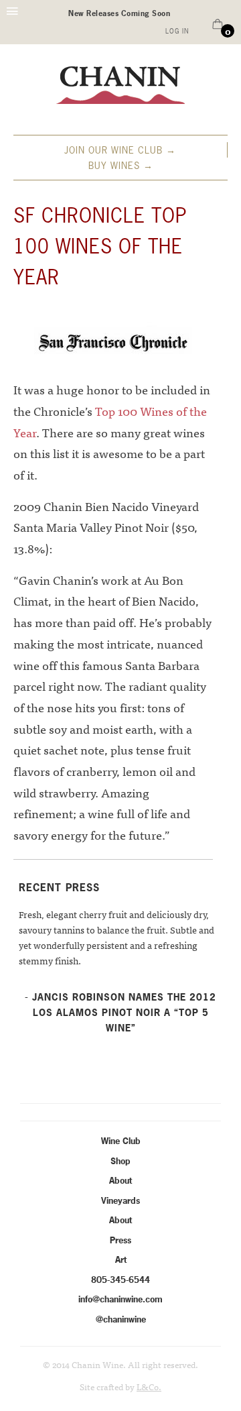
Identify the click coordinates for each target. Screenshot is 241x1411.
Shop (120, 1161)
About (120, 1180)
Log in (177, 31)
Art (121, 1259)
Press (120, 1240)
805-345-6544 (120, 1280)
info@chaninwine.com (120, 1299)
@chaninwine (121, 1319)
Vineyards (120, 1200)
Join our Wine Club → (120, 150)
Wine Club (121, 1141)
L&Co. (149, 1386)
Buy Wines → (120, 165)
